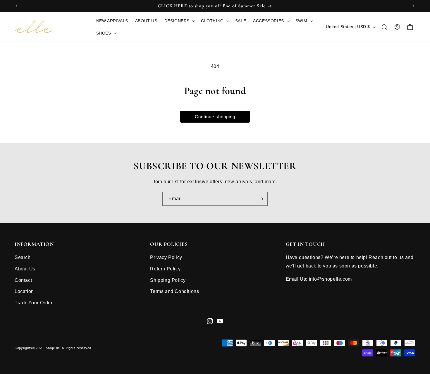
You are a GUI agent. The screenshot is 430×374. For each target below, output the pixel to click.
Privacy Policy (166, 257)
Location (24, 291)
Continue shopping (215, 116)
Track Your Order (34, 302)
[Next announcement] (413, 5)
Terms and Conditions (174, 291)
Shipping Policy (167, 280)
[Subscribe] (260, 199)
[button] (179, 21)
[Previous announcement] (16, 5)
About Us (25, 268)
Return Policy (165, 268)
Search (23, 257)
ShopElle (53, 348)
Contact (23, 280)
